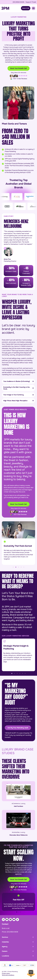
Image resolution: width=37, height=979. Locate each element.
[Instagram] (3, 919)
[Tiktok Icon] (17, 919)
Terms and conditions (8, 975)
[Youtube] (13, 919)
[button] (13, 567)
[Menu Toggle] (33, 8)
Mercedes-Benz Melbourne (18, 835)
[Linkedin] (10, 919)
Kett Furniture (18, 806)
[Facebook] (6, 919)
